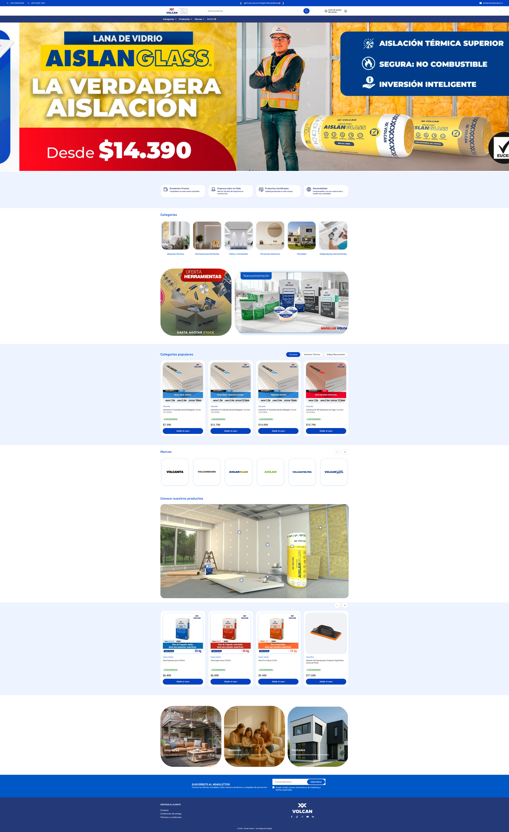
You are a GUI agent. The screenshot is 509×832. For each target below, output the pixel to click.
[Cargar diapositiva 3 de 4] (256, 170)
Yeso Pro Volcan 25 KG (267, 660)
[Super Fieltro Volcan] (302, 472)
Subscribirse (316, 782)
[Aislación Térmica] (176, 235)
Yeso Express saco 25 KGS (174, 660)
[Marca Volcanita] (175, 472)
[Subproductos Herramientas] (333, 235)
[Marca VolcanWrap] (334, 472)
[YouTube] (307, 817)
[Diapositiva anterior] (246, 170)
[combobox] (258, 11)
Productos (184, 19)
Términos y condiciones (171, 817)
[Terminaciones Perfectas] (207, 235)
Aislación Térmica (175, 254)
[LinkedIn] (313, 817)
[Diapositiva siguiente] (262, 170)
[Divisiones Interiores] (270, 235)
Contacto (164, 810)
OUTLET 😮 (211, 19)
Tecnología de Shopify (263, 828)
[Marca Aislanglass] (238, 472)
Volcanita (293, 354)
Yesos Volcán (168, 657)
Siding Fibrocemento (336, 354)
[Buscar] (306, 11)
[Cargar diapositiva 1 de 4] (249, 170)
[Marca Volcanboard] (207, 472)
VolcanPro (310, 657)
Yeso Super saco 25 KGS (221, 660)
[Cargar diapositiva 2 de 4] (252, 170)
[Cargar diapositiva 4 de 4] (259, 170)
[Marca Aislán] (270, 472)
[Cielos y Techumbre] (239, 235)
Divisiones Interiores (270, 254)
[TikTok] (297, 817)
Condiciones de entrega (170, 814)
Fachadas (301, 254)
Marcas (198, 19)
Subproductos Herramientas (333, 254)
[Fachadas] (302, 235)
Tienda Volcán (248, 828)
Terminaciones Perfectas (207, 254)
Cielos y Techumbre (238, 254)
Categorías (168, 19)
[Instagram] (302, 817)
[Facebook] (291, 817)
